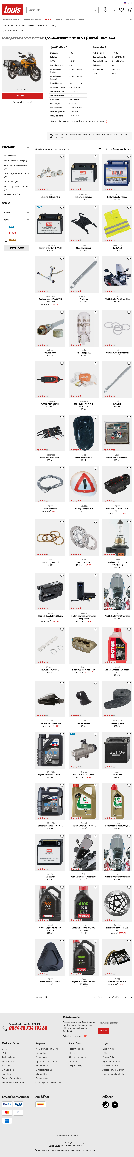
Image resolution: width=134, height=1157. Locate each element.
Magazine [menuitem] (70, 19)
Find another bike (21, 102)
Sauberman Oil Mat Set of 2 (117, 457)
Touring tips (40, 1053)
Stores (72, 1053)
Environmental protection (114, 1074)
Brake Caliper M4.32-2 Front (83, 670)
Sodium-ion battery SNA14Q (50, 248)
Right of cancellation (112, 1061)
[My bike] (113, 10)
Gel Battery (117, 775)
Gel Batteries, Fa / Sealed (117, 197)
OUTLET (13, 240)
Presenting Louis (76, 1049)
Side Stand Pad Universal (50, 982)
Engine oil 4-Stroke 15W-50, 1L (50, 775)
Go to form (59, 137)
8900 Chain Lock (50, 508)
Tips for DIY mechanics (46, 1061)
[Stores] (105, 10)
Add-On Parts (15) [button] (12, 194)
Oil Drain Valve (50, 353)
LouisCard (6, 1074)
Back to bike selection (14, 30)
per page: (59, 149)
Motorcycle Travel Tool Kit (50, 457)
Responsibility (75, 1065)
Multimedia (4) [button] (11, 181)
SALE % (13, 233)
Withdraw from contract (13, 1082)
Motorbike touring (43, 1070)
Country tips (41, 1057)
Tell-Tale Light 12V (83, 353)
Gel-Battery (50, 877)
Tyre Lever (84, 299)
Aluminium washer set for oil (117, 353)
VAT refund (74, 1061)
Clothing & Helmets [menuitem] (10, 19)
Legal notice (108, 1049)
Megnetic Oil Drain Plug (50, 197)
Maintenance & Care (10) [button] (15, 161)
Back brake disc (83, 562)
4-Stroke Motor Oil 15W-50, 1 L (117, 826)
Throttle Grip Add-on (84, 723)
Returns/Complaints (11, 1078)
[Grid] (95, 148)
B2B (4, 1053)
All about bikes (42, 1074)
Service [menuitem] (82, 19)
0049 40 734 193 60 (28, 1028)
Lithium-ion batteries (83, 197)
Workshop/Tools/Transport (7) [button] (16, 188)
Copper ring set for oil (50, 562)
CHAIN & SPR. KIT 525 (117, 982)
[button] (128, 3)
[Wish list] (121, 10)
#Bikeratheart (41, 1065)
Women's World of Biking (46, 1049)
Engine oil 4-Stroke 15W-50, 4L (50, 826)
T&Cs (104, 1053)
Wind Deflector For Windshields (117, 299)
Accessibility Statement (113, 1070)
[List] (99, 149)
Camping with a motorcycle (48, 1082)
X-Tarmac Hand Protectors (50, 723)
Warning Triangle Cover (83, 508)
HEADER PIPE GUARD (50, 670)
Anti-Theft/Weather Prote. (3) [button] (16, 167)
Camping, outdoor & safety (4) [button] (16, 175)
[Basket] (129, 10)
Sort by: (109, 149)
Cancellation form (110, 1065)
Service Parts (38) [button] (12, 156)
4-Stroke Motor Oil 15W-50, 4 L (83, 826)
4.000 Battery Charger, (50, 404)
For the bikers (41, 1078)
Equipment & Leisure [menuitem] (32, 19)
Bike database (8, 1061)
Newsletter (7, 1065)
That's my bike (22, 95)
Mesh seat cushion (83, 248)
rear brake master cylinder (83, 775)
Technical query (9, 1057)
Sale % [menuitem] (48, 19)
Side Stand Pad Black (83, 457)
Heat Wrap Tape (117, 723)
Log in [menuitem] (129, 19)
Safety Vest (117, 248)
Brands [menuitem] (58, 19)
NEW (12, 227)
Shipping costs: (54, 1146)
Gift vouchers (8, 1070)
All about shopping (77, 1057)
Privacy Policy (108, 1057)
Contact (5, 1049)
